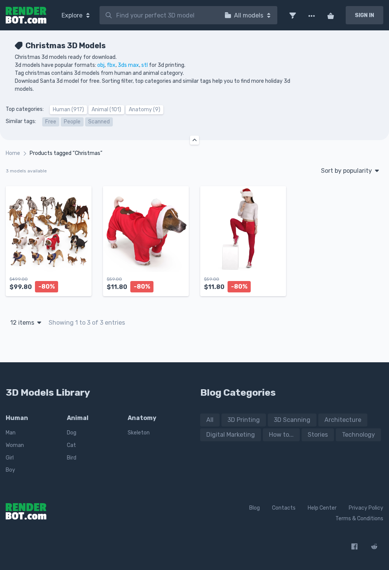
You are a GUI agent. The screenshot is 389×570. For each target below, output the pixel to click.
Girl (10, 458)
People (72, 121)
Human (17, 418)
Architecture (342, 419)
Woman (15, 445)
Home (13, 153)
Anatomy (142, 418)
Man (11, 432)
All (209, 419)
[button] (292, 15)
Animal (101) (106, 109)
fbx (111, 65)
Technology (358, 434)
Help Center (322, 508)
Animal (78, 418)
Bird (71, 458)
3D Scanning (292, 419)
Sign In (364, 15)
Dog (71, 432)
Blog (254, 508)
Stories (318, 434)
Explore (73, 15)
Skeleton (139, 432)
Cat (71, 445)
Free (50, 121)
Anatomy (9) (144, 109)
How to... (281, 434)
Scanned (99, 121)
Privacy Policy (366, 508)
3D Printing (244, 419)
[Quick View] (82, 284)
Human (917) (68, 109)
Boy (10, 470)
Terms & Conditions (359, 518)
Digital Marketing (230, 434)
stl (144, 65)
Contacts (284, 508)
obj (100, 65)
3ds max (128, 65)
